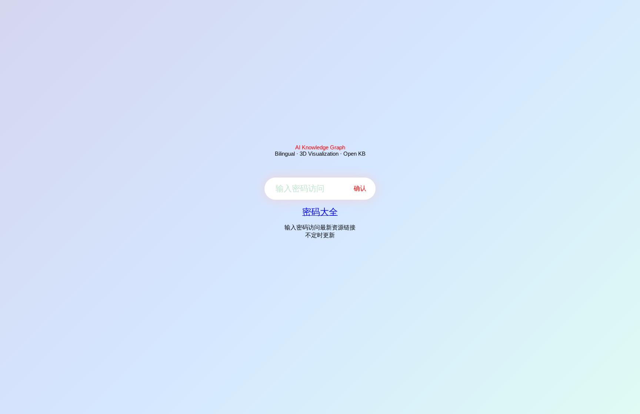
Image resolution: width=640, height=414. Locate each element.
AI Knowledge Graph (320, 147)
